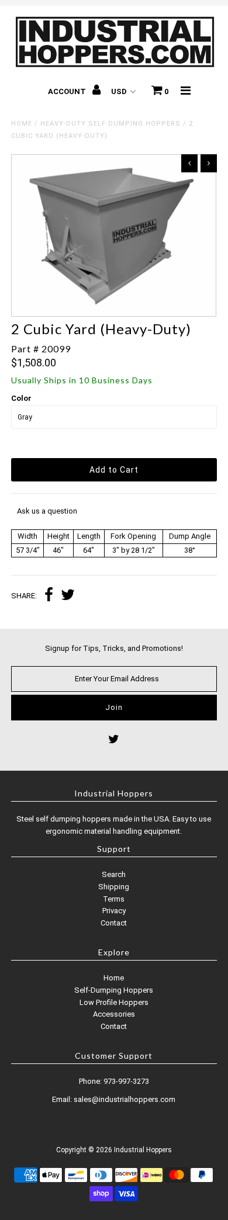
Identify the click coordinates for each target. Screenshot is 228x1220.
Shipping (113, 886)
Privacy (114, 910)
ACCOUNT (68, 91)
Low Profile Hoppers (114, 1002)
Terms (114, 899)
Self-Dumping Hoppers (113, 990)
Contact (114, 923)
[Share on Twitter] (68, 596)
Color (21, 398)
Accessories (114, 1014)
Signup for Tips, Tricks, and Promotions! (114, 648)
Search (114, 874)
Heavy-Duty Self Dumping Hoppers (110, 123)
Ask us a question (47, 511)
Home (21, 123)
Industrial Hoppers (143, 1150)
